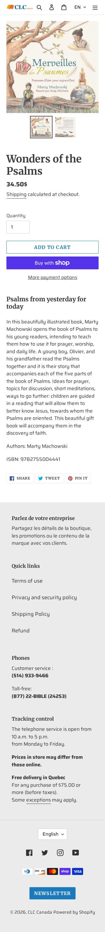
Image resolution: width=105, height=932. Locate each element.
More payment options (52, 277)
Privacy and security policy (44, 597)
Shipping (16, 194)
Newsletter (52, 893)
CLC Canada (40, 912)
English (51, 834)
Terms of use (27, 581)
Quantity (16, 215)
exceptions (38, 800)
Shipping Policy (31, 614)
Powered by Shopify (74, 912)
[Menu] (95, 7)
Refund (21, 631)
